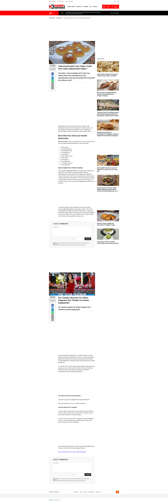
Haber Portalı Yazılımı (55, 500)
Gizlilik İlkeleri (91, 492)
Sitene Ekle (71, 1)
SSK (91, 6)
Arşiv (66, 1)
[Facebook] (53, 74)
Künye (81, 492)
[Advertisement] (84, 30)
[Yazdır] (53, 86)
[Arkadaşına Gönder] (53, 83)
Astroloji (79, 6)
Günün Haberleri (60, 1)
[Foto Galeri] (118, 1)
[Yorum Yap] (53, 88)
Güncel (95, 6)
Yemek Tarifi (71, 6)
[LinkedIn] (53, 78)
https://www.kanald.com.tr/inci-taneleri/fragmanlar (72, 452)
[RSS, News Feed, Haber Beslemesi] (117, 492)
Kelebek (85, 6)
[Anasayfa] (49, 1)
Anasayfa (76, 492)
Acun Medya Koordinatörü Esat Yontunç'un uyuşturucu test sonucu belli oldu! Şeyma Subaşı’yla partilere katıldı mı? (83, 13)
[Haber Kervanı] (57, 6)
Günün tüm (114, 13)
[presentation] (53, 13)
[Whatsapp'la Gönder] (53, 81)
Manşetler (54, 1)
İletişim (85, 492)
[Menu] (104, 6)
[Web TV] (115, 1)
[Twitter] (53, 76)
